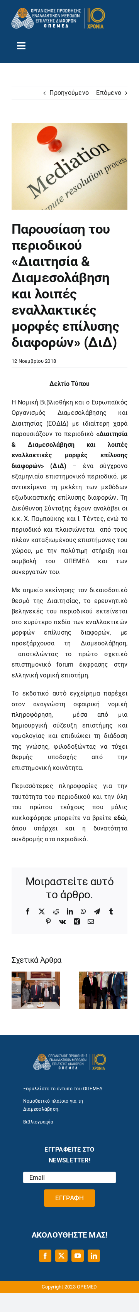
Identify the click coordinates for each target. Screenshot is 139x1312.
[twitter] (61, 1256)
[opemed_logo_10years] (58, 10)
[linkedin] (94, 1256)
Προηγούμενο (69, 92)
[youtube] (77, 1256)
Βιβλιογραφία (38, 1122)
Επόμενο (108, 92)
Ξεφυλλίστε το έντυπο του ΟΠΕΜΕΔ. (63, 1088)
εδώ (120, 818)
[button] (17, 990)
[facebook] (45, 1256)
